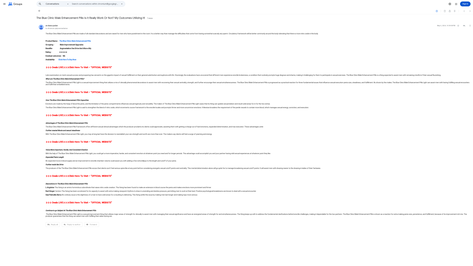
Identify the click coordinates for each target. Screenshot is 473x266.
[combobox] (95, 4)
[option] (57, 4)
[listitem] (254, 125)
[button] (4, 4)
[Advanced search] (121, 4)
